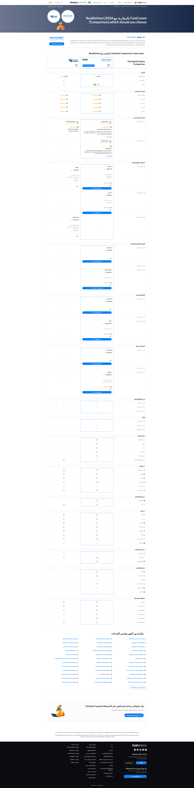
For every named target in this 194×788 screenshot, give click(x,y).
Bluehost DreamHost (103, 654)
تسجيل (141, 762)
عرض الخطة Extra (97, 212)
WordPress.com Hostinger (135, 670)
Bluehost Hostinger (137, 646)
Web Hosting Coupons (73, 747)
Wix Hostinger (105, 674)
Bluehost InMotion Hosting (101, 650)
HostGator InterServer (136, 666)
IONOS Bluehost (70, 650)
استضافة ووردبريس (91, 753)
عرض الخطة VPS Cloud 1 (97, 288)
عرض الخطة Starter (97, 188)
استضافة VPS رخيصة (90, 765)
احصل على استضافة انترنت (106, 762)
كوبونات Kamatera (74, 750)
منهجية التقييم (59, 6)
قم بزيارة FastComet (56, 44)
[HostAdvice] (140, 2)
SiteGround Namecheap (136, 682)
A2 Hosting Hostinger (69, 662)
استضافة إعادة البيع (91, 774)
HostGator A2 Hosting (69, 678)
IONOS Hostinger (138, 650)
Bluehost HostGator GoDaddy (65, 658)
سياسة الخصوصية (108, 773)
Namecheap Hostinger (69, 674)
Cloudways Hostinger (137, 674)
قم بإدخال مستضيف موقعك (106, 759)
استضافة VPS (92, 762)
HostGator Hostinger (103, 670)
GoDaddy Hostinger (69, 670)
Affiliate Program (108, 756)
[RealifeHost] (73, 60)
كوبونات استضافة (95, 2)
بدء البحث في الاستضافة (132, 715)
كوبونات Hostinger (74, 756)
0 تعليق (110, 185)
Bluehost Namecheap (70, 638)
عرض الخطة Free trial (97, 261)
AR (49, 2)
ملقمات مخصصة (91, 771)
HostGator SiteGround (136, 662)
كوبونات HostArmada (73, 753)
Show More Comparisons (138, 687)
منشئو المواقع (92, 777)
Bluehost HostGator (103, 658)
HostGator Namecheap (102, 682)
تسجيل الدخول (129, 762)
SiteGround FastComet (103, 638)
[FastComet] (56, 39)
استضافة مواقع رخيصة (90, 759)
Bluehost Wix (71, 654)
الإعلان (111, 765)
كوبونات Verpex (75, 762)
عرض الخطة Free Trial (97, 312)
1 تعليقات (77, 66)
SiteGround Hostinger (69, 682)
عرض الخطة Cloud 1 (97, 392)
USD (56, 2)
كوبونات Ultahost (74, 759)
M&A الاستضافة (136, 776)
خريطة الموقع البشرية (107, 753)
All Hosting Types (91, 747)
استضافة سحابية (92, 768)
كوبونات (97, 84)
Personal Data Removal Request (107, 769)
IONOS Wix (139, 658)
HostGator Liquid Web (68, 666)
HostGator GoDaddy (103, 646)
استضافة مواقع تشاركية (90, 756)
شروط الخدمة (109, 776)
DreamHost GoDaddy (103, 678)
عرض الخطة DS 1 (97, 339)
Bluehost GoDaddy (138, 642)
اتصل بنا (111, 750)
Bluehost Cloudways (103, 662)
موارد (105, 2)
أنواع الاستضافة (128, 2)
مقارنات (112, 2)
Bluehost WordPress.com (135, 678)
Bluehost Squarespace (136, 654)
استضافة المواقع (92, 750)
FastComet (131, 37)
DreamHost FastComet (136, 638)
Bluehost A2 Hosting (70, 646)
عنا (112, 747)
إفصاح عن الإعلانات (51, 6)
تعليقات (119, 2)
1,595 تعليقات (109, 66)
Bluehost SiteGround (70, 642)
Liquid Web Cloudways (102, 666)
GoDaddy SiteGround (103, 642)
